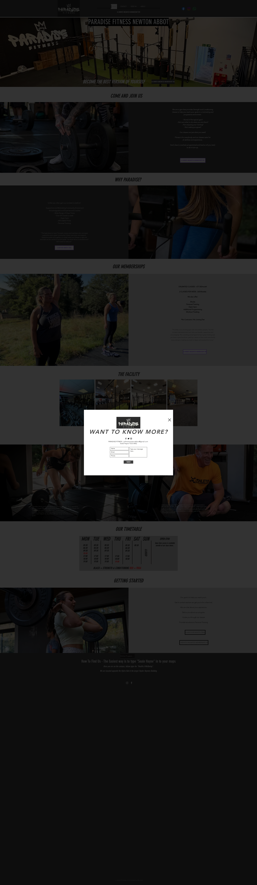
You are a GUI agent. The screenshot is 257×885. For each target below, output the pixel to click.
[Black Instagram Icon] (131, 438)
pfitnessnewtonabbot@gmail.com (136, 441)
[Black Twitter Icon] (128, 438)
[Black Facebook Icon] (126, 438)
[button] (169, 419)
